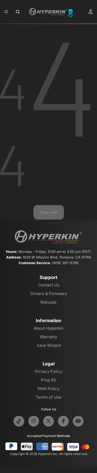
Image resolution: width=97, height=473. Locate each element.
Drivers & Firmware (48, 293)
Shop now (48, 212)
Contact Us (48, 285)
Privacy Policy (48, 371)
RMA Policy (48, 388)
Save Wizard (49, 345)
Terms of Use (48, 397)
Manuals (48, 302)
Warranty (48, 336)
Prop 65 (48, 380)
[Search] (18, 12)
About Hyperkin (48, 328)
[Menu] (6, 12)
